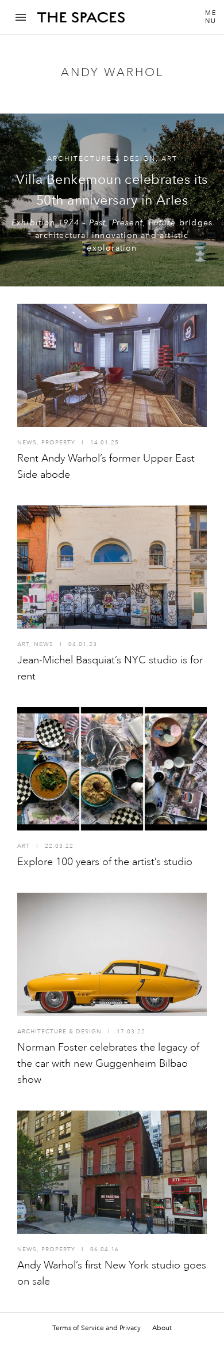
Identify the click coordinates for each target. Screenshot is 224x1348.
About (162, 1328)
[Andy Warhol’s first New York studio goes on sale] (112, 1172)
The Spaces (81, 21)
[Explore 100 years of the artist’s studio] (112, 768)
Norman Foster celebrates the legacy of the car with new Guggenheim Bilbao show (108, 1063)
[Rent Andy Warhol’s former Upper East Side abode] (112, 365)
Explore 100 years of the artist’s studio (104, 861)
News (27, 442)
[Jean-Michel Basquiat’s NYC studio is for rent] (112, 567)
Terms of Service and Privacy (96, 1328)
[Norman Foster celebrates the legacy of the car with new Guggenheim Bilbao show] (112, 954)
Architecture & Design (101, 158)
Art (169, 158)
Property (58, 442)
